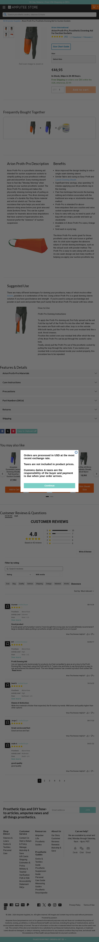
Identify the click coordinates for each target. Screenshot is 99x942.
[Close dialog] (76, 452)
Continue (49, 485)
